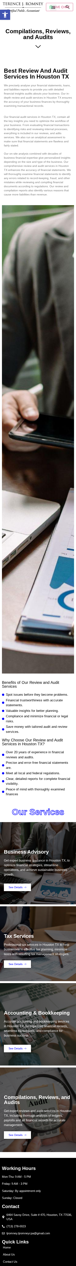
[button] (5, 15)
